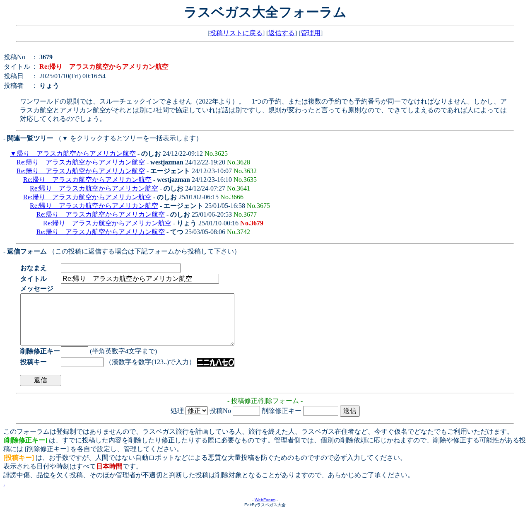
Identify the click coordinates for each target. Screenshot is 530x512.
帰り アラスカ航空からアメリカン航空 (76, 153)
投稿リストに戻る (236, 32)
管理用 (310, 32)
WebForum (265, 500)
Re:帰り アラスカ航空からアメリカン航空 (81, 162)
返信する (281, 32)
